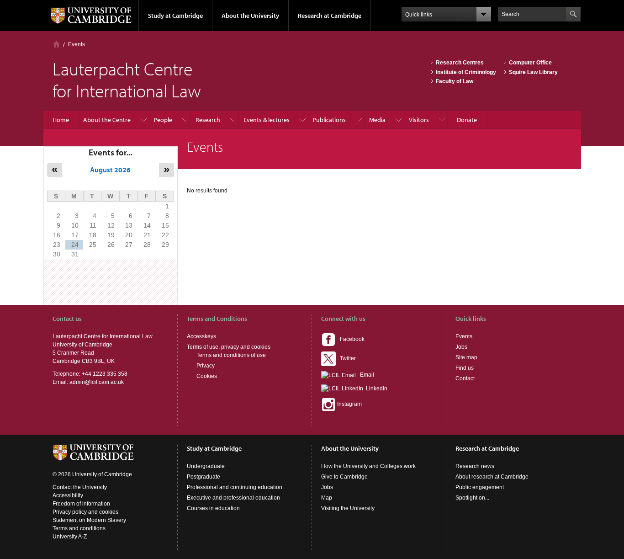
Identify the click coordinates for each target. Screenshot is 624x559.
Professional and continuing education (234, 487)
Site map (466, 357)
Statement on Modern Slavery (89, 520)
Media (377, 120)
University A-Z (70, 536)
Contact (465, 378)
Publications (329, 120)
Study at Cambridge (175, 15)
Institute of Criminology (466, 72)
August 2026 (110, 169)
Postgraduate (203, 477)
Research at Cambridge (329, 15)
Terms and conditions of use (231, 355)
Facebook (350, 339)
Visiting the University (348, 508)
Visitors (419, 120)
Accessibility (68, 495)
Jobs (461, 347)
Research (208, 120)
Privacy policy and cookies (85, 512)
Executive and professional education (233, 498)
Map (326, 498)
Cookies (206, 376)
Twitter (346, 358)
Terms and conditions (79, 528)
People (163, 120)
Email (365, 375)
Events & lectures (266, 120)
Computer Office (530, 62)
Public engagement (479, 487)
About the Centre (107, 120)
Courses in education (213, 508)
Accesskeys (201, 336)
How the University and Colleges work (368, 466)
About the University (250, 15)
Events (76, 44)
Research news (474, 466)
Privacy (205, 365)
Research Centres (460, 62)
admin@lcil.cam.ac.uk (96, 382)
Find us (464, 368)
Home (56, 44)
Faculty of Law (454, 81)
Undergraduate (206, 466)
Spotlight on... (472, 498)
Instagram (349, 404)
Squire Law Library (533, 72)
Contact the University (80, 487)
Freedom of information (81, 503)
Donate (467, 120)
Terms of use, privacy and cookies (228, 347)
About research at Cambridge (492, 477)
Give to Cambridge (344, 477)
